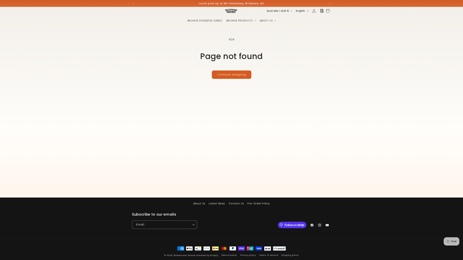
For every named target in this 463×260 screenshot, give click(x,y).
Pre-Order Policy (258, 203)
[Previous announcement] (133, 3)
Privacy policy (248, 255)
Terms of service (268, 255)
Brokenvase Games (185, 255)
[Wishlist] (322, 11)
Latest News (217, 203)
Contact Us (236, 203)
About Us (199, 203)
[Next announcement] (330, 3)
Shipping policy (290, 255)
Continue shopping (231, 74)
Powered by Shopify (207, 255)
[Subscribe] (193, 224)
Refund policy (229, 255)
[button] (241, 20)
